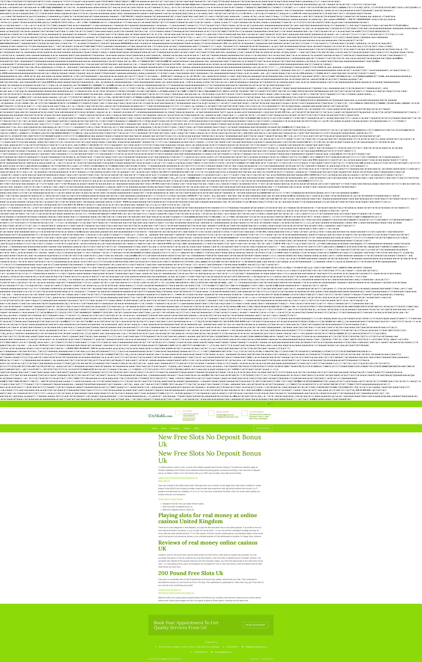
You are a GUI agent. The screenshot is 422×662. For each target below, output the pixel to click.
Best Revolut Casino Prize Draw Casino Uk (176, 593)
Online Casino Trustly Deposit (170, 499)
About (163, 428)
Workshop (175, 428)
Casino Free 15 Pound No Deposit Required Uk (177, 478)
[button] (272, 403)
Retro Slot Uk (164, 481)
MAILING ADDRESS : (223, 412)
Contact (187, 428)
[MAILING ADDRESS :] (211, 413)
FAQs (196, 428)
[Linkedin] (269, 404)
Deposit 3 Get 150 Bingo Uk (169, 590)
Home (154, 428)
